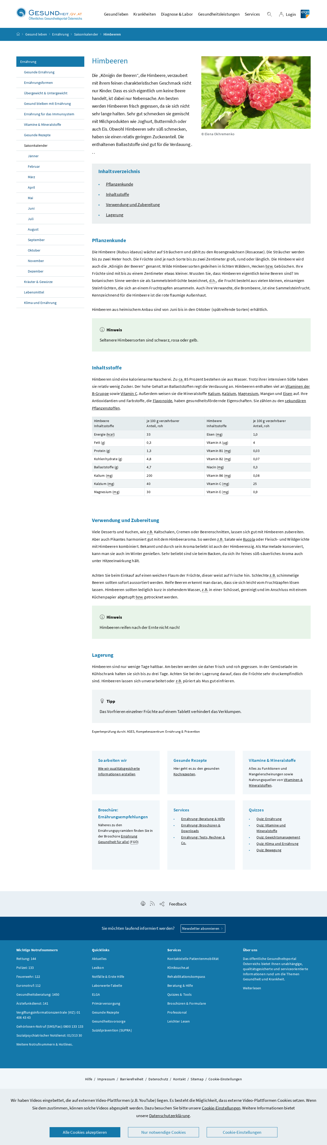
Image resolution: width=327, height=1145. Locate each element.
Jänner (33, 156)
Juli (30, 219)
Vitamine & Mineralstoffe (42, 124)
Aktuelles (99, 958)
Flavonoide (162, 400)
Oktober (34, 250)
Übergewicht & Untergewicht (45, 93)
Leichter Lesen (178, 1021)
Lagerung (114, 215)
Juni (31, 208)
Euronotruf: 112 (28, 985)
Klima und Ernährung (40, 302)
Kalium (214, 393)
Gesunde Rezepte (37, 135)
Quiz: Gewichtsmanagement (278, 837)
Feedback (177, 903)
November (36, 260)
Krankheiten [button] (144, 14)
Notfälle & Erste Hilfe (108, 976)
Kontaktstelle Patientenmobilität (193, 958)
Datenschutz (158, 1079)
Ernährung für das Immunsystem (49, 114)
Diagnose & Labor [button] (177, 14)
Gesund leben (36, 34)
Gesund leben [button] (116, 14)
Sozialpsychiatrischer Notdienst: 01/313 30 (49, 1035)
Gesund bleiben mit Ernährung (47, 103)
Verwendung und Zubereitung (133, 204)
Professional (177, 1012)
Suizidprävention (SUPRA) (112, 1030)
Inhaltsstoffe (117, 194)
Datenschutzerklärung (169, 1115)
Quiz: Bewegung (268, 850)
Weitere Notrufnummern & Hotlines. (44, 1044)
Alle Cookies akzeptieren (85, 1132)
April (31, 187)
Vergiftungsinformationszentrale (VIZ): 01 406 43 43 (48, 1015)
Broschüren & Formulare (186, 1003)
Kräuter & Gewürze (38, 281)
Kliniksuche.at (178, 967)
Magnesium (248, 393)
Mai (30, 198)
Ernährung (60, 34)
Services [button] (252, 14)
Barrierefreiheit (132, 1079)
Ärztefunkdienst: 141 (32, 1003)
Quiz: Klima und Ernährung (277, 843)
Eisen (288, 393)
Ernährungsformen (38, 82)
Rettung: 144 (26, 958)
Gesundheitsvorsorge (108, 1021)
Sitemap (197, 1079)
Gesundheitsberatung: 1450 (37, 994)
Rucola (249, 539)
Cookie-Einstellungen (221, 1108)
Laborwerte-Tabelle (107, 985)
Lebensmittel (34, 292)
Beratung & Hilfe (180, 985)
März (31, 177)
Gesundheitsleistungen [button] (219, 14)
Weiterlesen (252, 988)
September (36, 239)
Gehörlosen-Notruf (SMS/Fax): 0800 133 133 (49, 1026)
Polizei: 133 (25, 967)
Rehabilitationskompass (186, 976)
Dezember (35, 271)
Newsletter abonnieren (201, 928)
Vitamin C (129, 393)
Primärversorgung (106, 1003)
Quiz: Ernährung (269, 819)
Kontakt (179, 1079)
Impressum (106, 1079)
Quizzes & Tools (179, 994)
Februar (34, 166)
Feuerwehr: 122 (28, 976)
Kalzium (229, 393)
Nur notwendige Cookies (163, 1132)
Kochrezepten (184, 774)
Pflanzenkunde (119, 184)
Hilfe (88, 1079)
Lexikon (98, 967)
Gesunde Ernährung (39, 72)
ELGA (96, 994)
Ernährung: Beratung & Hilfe (203, 819)
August (33, 229)
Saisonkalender (86, 34)
